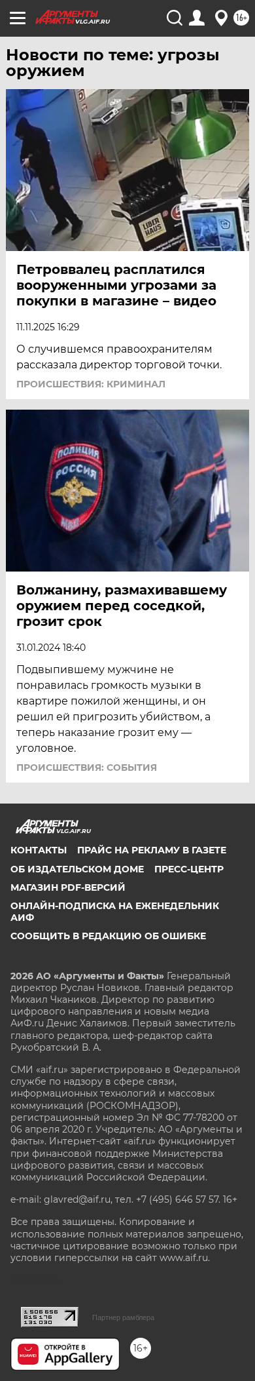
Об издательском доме (77, 869)
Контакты (38, 850)
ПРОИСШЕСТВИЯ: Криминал (90, 384)
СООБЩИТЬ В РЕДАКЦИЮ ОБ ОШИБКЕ (108, 936)
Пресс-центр (189, 869)
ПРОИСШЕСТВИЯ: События (86, 767)
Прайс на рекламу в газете (151, 850)
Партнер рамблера (123, 1317)
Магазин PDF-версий (68, 887)
